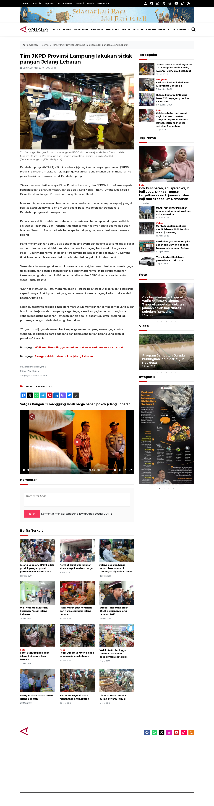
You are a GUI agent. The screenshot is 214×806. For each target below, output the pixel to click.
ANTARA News (64, 3)
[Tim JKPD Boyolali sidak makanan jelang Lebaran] (77, 680)
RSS (156, 781)
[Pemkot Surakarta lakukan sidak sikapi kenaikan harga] (77, 550)
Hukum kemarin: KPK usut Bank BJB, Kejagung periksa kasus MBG (172, 98)
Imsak (161, 29)
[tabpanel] (166, 301)
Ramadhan (31, 45)
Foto (171, 29)
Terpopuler (36, 3)
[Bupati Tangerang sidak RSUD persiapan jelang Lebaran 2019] (116, 592)
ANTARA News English (167, 743)
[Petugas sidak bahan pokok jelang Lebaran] (37, 680)
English (151, 29)
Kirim (32, 514)
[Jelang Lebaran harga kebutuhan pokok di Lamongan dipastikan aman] (116, 550)
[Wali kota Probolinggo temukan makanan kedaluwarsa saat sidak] (116, 635)
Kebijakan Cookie (164, 765)
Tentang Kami (162, 770)
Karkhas (114, 743)
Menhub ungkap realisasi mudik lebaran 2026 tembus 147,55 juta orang (172, 229)
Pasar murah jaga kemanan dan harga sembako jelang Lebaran (76, 611)
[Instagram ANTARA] (170, 3)
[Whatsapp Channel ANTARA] (157, 3)
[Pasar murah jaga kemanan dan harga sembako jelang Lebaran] (77, 592)
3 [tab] (166, 321)
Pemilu (90, 3)
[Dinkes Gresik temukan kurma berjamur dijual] (116, 680)
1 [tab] (157, 321)
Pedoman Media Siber (167, 776)
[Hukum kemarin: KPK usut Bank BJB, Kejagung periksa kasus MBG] (146, 99)
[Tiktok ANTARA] (182, 3)
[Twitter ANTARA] (163, 3)
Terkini (25, 3)
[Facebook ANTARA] (151, 3)
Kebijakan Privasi (164, 759)
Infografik (161, 79)
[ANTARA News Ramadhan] (37, 731)
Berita (67, 29)
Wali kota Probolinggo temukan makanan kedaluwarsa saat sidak (79, 347)
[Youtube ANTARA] (176, 3)
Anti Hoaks (115, 748)
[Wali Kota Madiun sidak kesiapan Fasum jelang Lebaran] (37, 592)
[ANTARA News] (34, 29)
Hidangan (97, 29)
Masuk (158, 748)
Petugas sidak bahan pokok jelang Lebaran (64, 356)
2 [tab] (161, 321)
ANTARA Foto (103, 3)
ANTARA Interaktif (120, 754)
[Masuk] (145, 3)
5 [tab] (175, 321)
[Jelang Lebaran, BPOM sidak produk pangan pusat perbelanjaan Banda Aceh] (37, 550)
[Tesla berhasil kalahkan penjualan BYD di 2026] (146, 261)
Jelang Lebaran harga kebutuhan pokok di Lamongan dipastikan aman (116, 568)
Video (159, 223)
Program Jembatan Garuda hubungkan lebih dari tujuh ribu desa (163, 359)
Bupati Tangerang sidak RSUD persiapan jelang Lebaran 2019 (113, 611)
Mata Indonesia (118, 759)
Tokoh (126, 29)
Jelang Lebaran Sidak (39, 386)
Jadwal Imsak (72, 781)
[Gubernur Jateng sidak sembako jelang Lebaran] (77, 635)
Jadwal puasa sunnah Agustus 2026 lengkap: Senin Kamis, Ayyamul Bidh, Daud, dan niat (174, 67)
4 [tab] (171, 321)
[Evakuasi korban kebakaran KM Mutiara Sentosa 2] (146, 84)
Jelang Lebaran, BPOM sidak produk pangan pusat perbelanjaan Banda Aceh (37, 568)
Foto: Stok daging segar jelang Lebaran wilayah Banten (34, 656)
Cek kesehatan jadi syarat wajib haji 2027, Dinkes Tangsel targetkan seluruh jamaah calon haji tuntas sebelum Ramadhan (172, 120)
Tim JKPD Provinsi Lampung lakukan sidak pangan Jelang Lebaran (90, 45)
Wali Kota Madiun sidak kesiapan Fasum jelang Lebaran (34, 611)
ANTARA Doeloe (119, 765)
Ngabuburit (80, 29)
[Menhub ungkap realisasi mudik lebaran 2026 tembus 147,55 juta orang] (146, 227)
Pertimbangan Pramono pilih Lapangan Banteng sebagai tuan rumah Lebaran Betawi (173, 244)
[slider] (57, 469)
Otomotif (79, 3)
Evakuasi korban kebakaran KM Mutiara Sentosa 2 (163, 476)
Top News (49, 3)
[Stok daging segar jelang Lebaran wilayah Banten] (37, 635)
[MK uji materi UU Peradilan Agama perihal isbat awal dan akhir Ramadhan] (146, 212)
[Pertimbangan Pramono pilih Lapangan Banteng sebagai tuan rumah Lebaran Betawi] (146, 246)
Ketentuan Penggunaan (168, 754)
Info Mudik (112, 29)
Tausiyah (138, 29)
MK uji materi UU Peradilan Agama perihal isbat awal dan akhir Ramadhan (173, 211)
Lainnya (182, 29)
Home (56, 29)
